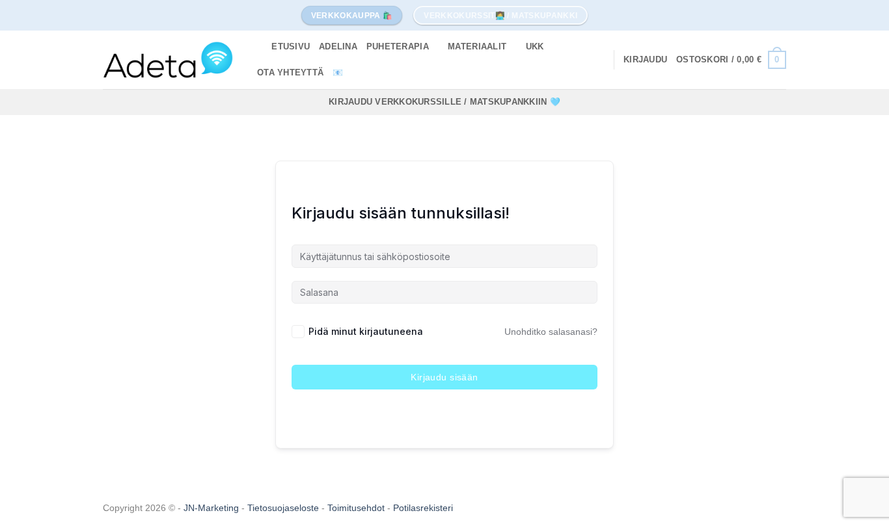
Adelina (338, 46)
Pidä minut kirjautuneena (365, 331)
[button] (645, 60)
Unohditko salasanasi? (550, 331)
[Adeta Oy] (168, 59)
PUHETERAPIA (397, 46)
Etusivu (290, 46)
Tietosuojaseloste (284, 508)
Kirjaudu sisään (444, 377)
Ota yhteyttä (290, 72)
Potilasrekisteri (423, 508)
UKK (535, 46)
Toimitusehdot (357, 508)
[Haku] (257, 46)
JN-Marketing (212, 508)
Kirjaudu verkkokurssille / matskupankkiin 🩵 (444, 102)
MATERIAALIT (477, 46)
